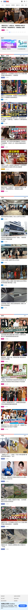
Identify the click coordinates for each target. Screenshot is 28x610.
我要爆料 (16, 600)
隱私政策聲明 (3, 600)
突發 (2, 99)
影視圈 (2, 191)
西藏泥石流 (8, 5)
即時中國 (3, 77)
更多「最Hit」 (23, 55)
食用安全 (3, 169)
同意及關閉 (22, 605)
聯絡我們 (3, 596)
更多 (25, 197)
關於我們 (3, 598)
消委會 (22, 5)
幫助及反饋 (16, 598)
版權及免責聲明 (17, 596)
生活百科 (3, 30)
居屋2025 (18, 5)
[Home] (6, 1)
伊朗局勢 (13, 5)
